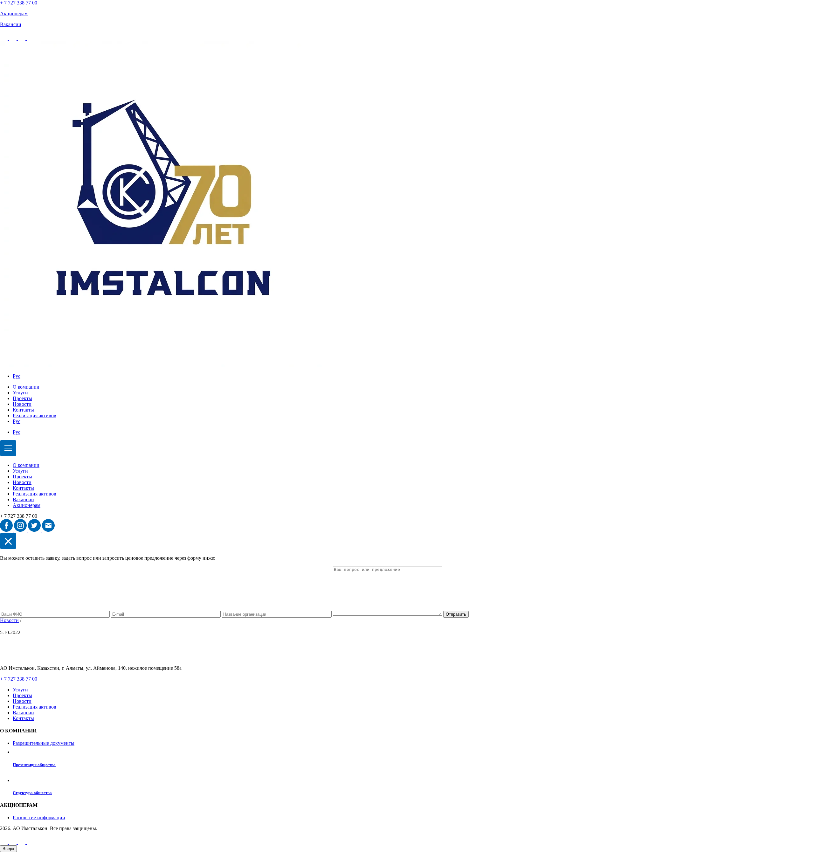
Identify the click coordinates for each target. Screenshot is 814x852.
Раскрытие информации (39, 817)
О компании (26, 387)
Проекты (22, 398)
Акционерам (26, 505)
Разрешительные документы (43, 743)
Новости (22, 404)
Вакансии (23, 499)
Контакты (23, 409)
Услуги (20, 392)
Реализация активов (34, 415)
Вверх (8, 848)
